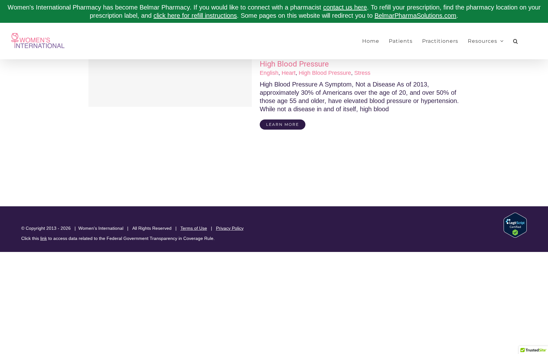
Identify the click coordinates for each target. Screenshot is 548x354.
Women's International (100, 228)
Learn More (282, 124)
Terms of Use (193, 228)
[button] (515, 41)
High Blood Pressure (294, 64)
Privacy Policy (230, 228)
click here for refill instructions (195, 15)
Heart (289, 73)
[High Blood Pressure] (170, 83)
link (43, 238)
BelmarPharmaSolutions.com (415, 15)
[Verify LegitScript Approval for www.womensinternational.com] (515, 215)
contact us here (345, 7)
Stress (362, 73)
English (269, 73)
